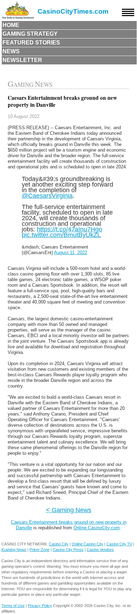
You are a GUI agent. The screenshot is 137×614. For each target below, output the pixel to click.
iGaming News (13, 549)
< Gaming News (68, 510)
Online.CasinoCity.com (96, 527)
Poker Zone (40, 549)
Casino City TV (119, 544)
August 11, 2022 (70, 252)
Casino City (58, 544)
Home (10, 25)
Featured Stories (31, 43)
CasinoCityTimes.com (73, 11)
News (11, 51)
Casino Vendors (100, 549)
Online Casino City (87, 544)
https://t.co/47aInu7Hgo (69, 229)
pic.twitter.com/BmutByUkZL (61, 234)
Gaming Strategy (30, 34)
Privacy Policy (40, 605)
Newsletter (22, 60)
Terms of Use (13, 605)
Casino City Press (68, 549)
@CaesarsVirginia (47, 195)
